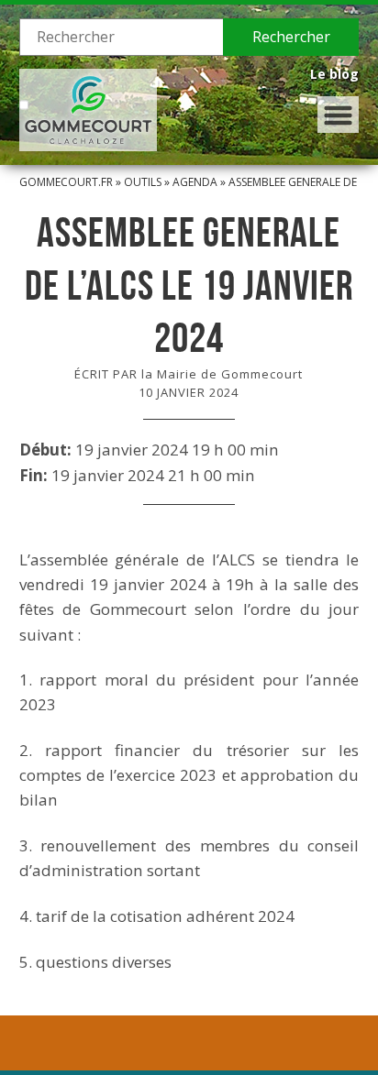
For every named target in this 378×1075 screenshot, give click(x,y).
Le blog (334, 73)
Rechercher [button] (291, 37)
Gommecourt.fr (66, 182)
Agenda (194, 182)
